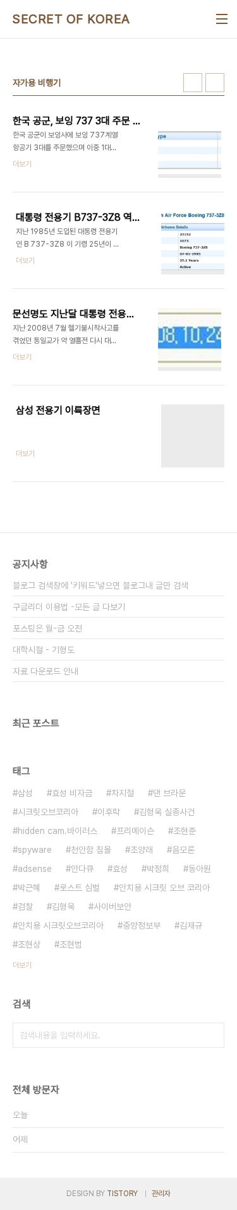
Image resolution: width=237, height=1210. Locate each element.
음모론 (183, 850)
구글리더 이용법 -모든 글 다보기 (69, 607)
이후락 (108, 812)
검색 (212, 1035)
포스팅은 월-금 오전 (47, 628)
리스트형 (214, 82)
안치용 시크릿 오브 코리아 (164, 888)
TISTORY (122, 1193)
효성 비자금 (72, 793)
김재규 (190, 925)
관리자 (161, 1193)
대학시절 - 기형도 (44, 650)
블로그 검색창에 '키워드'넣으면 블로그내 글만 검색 (100, 585)
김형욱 (63, 907)
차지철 (122, 793)
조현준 (184, 831)
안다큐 (82, 869)
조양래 (141, 850)
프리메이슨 (135, 831)
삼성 (25, 793)
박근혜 (29, 888)
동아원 (199, 869)
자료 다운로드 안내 (45, 671)
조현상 (29, 944)
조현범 (70, 944)
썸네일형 (192, 82)
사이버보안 (112, 907)
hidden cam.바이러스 (57, 831)
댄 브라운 (169, 793)
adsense (35, 869)
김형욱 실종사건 (167, 812)
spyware (35, 850)
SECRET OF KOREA (71, 19)
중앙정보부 (142, 925)
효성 (120, 869)
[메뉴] (222, 19)
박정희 (158, 869)
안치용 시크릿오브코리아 (61, 925)
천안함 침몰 (91, 850)
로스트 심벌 (79, 888)
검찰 (25, 907)
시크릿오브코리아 (48, 812)
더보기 (22, 965)
